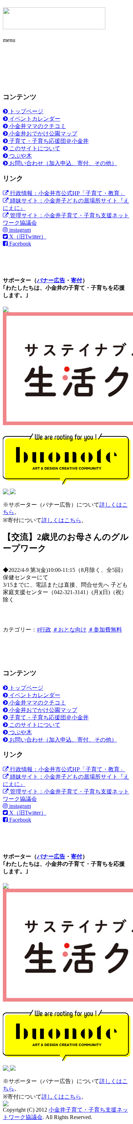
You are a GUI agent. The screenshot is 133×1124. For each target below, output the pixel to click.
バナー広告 (51, 280)
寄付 (76, 280)
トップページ (25, 111)
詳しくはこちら (61, 520)
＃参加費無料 (105, 630)
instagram (19, 230)
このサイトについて (34, 148)
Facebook (19, 244)
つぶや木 (20, 156)
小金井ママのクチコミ (37, 126)
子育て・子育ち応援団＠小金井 (48, 141)
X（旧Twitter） (27, 237)
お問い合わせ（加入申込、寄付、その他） (62, 163)
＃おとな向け (69, 630)
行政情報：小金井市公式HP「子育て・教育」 (67, 193)
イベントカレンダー (34, 119)
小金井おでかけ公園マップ (42, 134)
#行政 (44, 630)
